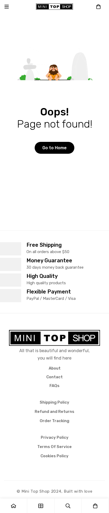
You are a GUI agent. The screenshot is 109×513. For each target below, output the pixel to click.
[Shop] (40, 505)
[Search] (68, 505)
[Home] (13, 505)
